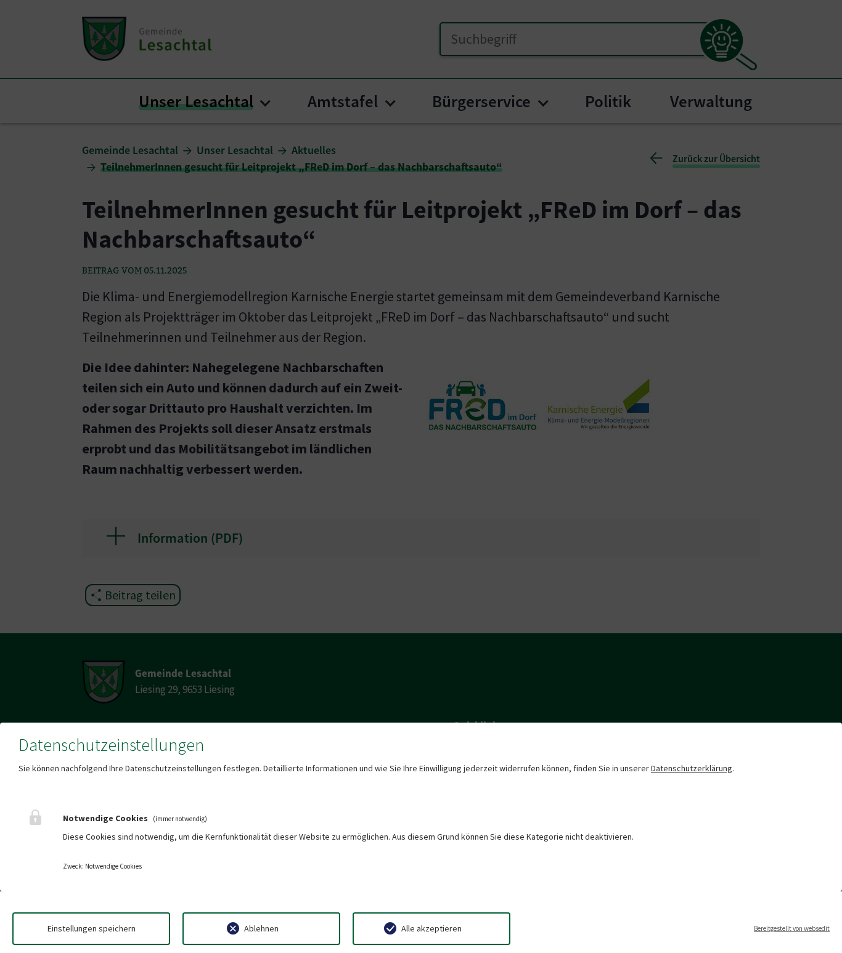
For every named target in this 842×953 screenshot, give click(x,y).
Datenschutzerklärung (691, 768)
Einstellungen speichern (91, 928)
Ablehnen (261, 928)
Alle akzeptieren (431, 928)
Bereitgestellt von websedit (792, 928)
